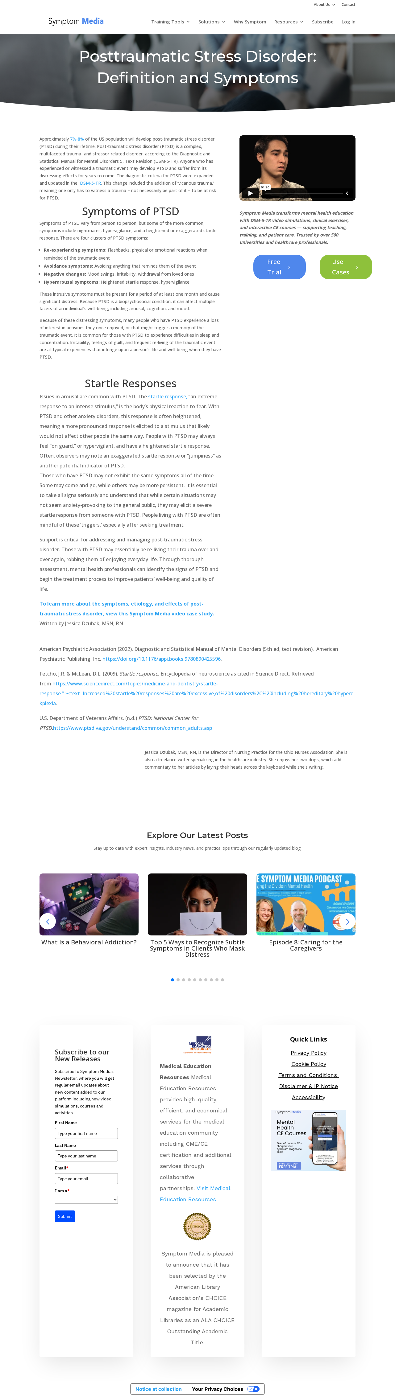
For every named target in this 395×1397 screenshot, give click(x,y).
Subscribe (323, 22)
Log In (349, 22)
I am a (62, 1191)
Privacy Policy (308, 1053)
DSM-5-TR (90, 183)
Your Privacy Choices (217, 1389)
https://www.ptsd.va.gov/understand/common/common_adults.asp (132, 728)
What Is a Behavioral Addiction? (89, 942)
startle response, (167, 396)
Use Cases (346, 266)
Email (62, 1168)
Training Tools (167, 22)
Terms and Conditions (308, 1075)
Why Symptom (250, 22)
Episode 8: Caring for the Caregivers (306, 945)
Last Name (65, 1145)
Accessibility (308, 1097)
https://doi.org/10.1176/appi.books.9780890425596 (161, 658)
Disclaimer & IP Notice (308, 1086)
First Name (66, 1122)
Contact (349, 5)
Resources (286, 22)
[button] (172, 979)
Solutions (209, 22)
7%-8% (77, 139)
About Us (322, 5)
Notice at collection (158, 1389)
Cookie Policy (308, 1064)
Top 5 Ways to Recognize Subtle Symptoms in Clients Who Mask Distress (197, 948)
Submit (65, 1216)
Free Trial (279, 266)
